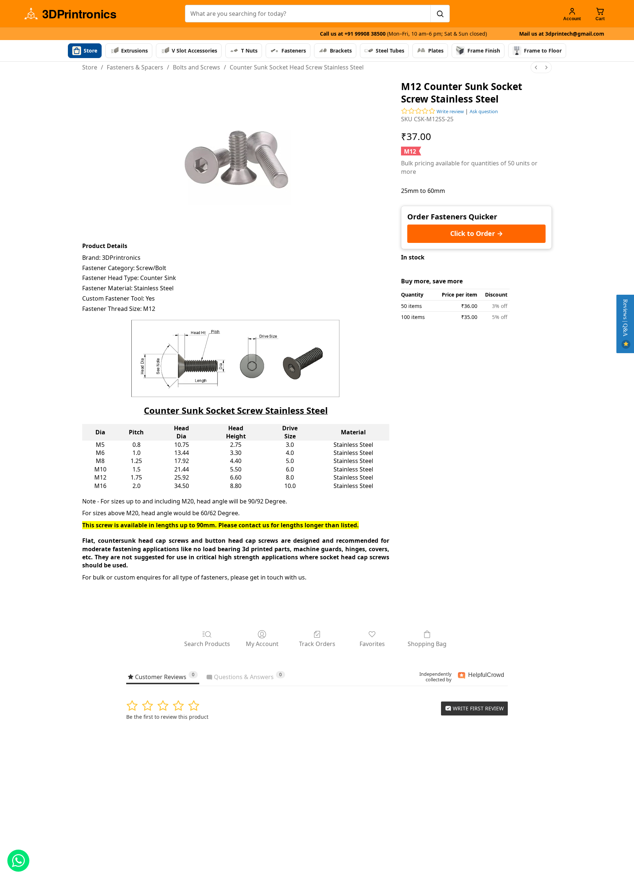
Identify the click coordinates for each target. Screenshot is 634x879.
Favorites (372, 643)
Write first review (477, 708)
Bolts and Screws (196, 67)
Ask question (484, 111)
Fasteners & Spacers (135, 67)
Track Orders (317, 643)
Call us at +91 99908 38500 (403, 33)
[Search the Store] (439, 13)
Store (89, 67)
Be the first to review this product (167, 716)
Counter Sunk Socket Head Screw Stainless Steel (297, 67)
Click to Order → (476, 233)
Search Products (207, 643)
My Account (262, 643)
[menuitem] (536, 67)
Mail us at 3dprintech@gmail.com (561, 33)
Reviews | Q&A (625, 318)
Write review (450, 111)
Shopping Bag (427, 643)
